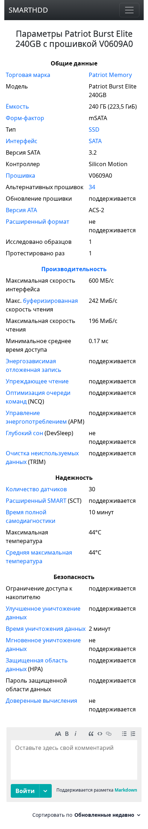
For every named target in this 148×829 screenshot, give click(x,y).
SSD (94, 129)
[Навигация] (129, 10)
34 (92, 187)
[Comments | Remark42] (74, 775)
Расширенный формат (37, 222)
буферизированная (50, 301)
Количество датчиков (36, 489)
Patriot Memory (110, 75)
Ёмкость (17, 106)
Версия (21, 210)
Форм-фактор (25, 118)
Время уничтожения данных (45, 629)
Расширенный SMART (36, 501)
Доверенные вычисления (41, 701)
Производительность (74, 269)
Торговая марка (28, 75)
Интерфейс (21, 141)
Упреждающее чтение (37, 381)
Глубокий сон (24, 433)
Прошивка (20, 175)
